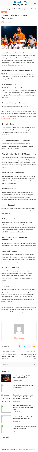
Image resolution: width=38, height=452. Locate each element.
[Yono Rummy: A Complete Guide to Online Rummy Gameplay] (6, 378)
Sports (4, 12)
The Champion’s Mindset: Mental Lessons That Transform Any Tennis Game (23, 407)
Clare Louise (7, 22)
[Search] (35, 3)
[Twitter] (24, 346)
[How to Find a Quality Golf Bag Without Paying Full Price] (6, 388)
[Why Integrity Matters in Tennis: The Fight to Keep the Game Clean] (6, 419)
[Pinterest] (29, 346)
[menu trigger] (3, 3)
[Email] (34, 346)
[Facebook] (19, 346)
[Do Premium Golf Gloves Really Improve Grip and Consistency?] (6, 429)
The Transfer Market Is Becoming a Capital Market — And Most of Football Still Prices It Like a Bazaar (24, 396)
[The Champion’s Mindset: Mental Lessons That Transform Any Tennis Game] (6, 409)
